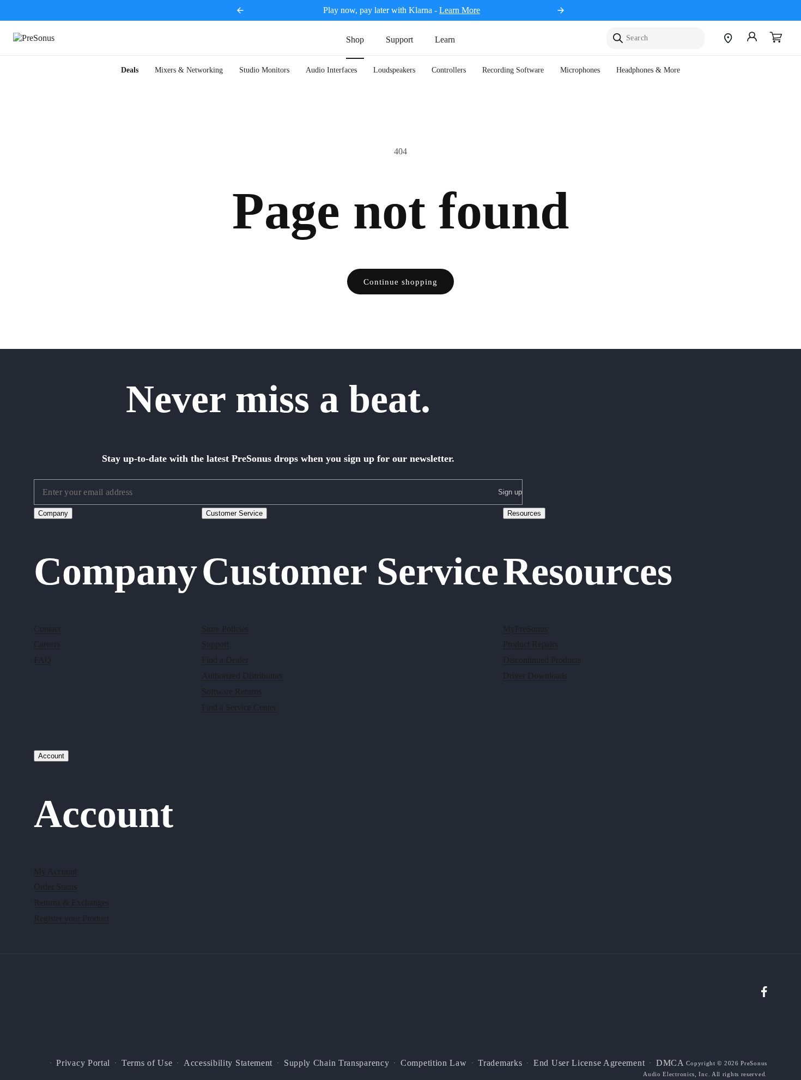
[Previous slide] (240, 10)
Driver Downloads (535, 675)
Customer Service (234, 513)
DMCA (670, 1062)
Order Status (55, 886)
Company (53, 513)
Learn (445, 39)
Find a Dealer (225, 660)
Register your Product (71, 917)
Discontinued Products (542, 660)
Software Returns (232, 691)
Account (51, 756)
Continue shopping (400, 281)
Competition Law (433, 1062)
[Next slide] (560, 10)
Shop (355, 39)
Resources (524, 513)
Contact (47, 628)
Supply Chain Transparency (337, 1062)
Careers (47, 644)
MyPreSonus (525, 628)
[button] (776, 38)
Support (399, 39)
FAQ (42, 660)
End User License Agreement (589, 1062)
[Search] (618, 38)
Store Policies (225, 628)
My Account (55, 871)
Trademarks (500, 1062)
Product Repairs (530, 644)
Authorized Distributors (242, 675)
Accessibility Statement (228, 1062)
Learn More (459, 10)
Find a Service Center (239, 706)
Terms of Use (147, 1062)
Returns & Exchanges (71, 902)
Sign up (510, 492)
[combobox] (655, 38)
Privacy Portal (83, 1062)
